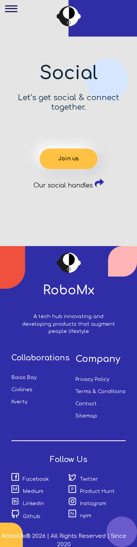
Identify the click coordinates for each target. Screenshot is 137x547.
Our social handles (64, 185)
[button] (14, 14)
